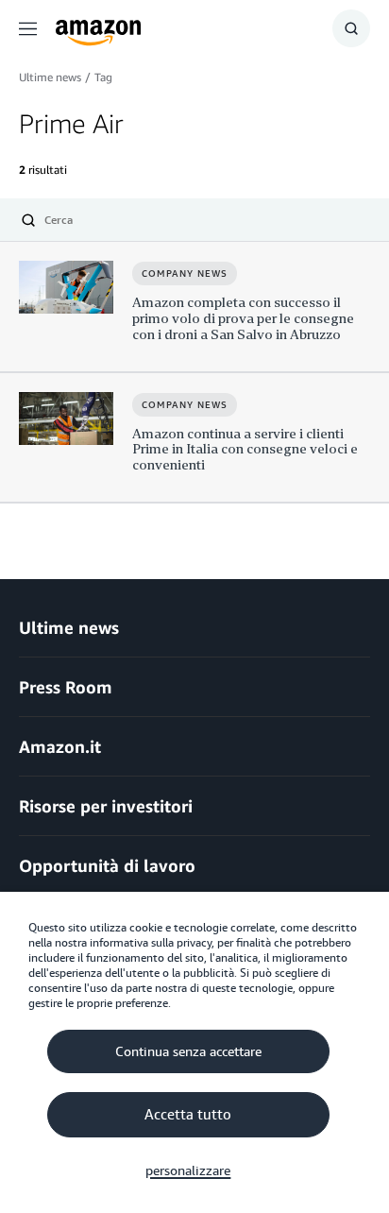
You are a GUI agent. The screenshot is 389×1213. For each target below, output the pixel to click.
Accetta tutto (187, 1114)
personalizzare (187, 1170)
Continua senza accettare (188, 1051)
